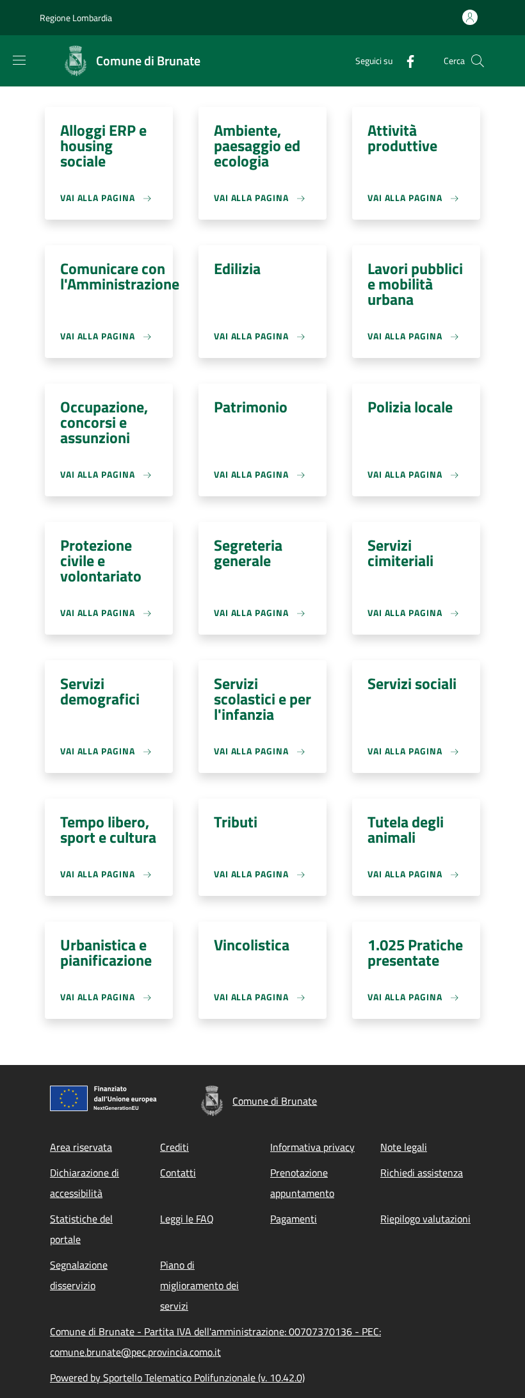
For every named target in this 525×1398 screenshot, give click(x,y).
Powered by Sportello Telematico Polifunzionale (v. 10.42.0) (177, 1377)
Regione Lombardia (76, 17)
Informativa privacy (312, 1147)
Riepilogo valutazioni (425, 1218)
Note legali (403, 1147)
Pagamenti (293, 1218)
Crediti (174, 1147)
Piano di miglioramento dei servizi (199, 1285)
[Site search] (477, 61)
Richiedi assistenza (421, 1172)
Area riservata (81, 1147)
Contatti (178, 1172)
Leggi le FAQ (187, 1218)
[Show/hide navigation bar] (19, 60)
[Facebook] (405, 60)
